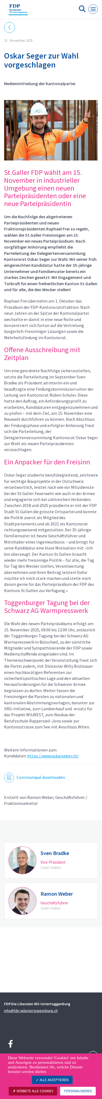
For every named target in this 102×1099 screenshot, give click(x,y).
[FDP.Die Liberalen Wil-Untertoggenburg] (18, 11)
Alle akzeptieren (54, 1080)
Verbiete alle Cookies (34, 1091)
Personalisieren (78, 1091)
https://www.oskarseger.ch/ (53, 756)
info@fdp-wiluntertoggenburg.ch (31, 1010)
